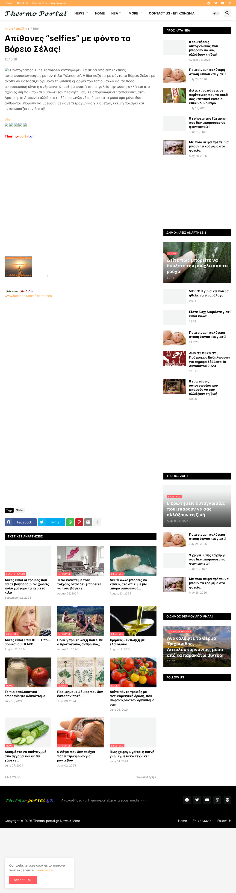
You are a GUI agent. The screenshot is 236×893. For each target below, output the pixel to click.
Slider (34, 29)
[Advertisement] (84, 208)
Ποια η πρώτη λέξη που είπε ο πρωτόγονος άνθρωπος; (80, 642)
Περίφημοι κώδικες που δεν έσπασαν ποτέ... (80, 694)
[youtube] (222, 3)
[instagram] (217, 800)
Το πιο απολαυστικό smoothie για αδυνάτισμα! (26, 694)
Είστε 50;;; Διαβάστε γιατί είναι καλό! (210, 314)
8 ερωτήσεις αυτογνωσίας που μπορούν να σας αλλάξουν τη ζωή (203, 48)
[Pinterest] (79, 522)
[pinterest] (230, 3)
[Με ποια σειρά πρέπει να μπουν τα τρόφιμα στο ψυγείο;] (174, 147)
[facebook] (208, 3)
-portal (19, 136)
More (133, 13)
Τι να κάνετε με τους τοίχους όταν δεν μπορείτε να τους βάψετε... (79, 584)
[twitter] (215, 3)
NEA (114, 13)
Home (8, 3)
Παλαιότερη (145, 777)
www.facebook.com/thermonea (28, 296)
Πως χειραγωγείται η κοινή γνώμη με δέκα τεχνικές (132, 754)
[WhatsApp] (70, 522)
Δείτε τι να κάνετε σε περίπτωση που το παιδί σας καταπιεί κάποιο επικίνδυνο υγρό (208, 96)
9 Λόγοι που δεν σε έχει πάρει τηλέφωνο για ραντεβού (76, 756)
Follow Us (224, 821)
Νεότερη (14, 777)
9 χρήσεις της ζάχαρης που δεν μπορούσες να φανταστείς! (207, 122)
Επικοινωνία (202, 821)
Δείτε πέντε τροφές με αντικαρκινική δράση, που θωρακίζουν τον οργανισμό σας (132, 698)
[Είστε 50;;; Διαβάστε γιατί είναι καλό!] (174, 317)
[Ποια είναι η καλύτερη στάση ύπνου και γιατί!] (174, 75)
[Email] (88, 522)
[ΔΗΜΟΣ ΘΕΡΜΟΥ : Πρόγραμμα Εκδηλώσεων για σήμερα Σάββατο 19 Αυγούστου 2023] (174, 358)
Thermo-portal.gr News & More (56, 821)
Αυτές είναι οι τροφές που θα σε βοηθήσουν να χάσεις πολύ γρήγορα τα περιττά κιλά (27, 586)
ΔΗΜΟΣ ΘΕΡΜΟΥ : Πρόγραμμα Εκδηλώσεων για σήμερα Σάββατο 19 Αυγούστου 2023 (209, 359)
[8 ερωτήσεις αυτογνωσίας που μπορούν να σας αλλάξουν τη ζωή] (174, 47)
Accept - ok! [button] (23, 880)
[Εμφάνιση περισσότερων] (97, 522)
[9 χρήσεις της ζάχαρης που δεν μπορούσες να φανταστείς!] (174, 123)
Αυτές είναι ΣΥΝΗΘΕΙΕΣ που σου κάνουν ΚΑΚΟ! (27, 642)
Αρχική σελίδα (16, 29)
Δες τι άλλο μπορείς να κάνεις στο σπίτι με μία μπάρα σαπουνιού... (128, 584)
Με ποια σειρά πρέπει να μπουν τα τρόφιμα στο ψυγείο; (209, 146)
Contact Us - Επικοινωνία (49, 3)
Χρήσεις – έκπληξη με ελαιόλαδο (127, 642)
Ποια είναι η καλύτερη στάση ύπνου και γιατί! (207, 72)
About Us (22, 3)
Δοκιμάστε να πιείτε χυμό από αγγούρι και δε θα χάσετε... (26, 756)
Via (7, 120)
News (79, 13)
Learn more (44, 870)
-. (20, 291)
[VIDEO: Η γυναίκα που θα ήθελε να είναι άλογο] (174, 296)
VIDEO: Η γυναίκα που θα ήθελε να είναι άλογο (209, 293)
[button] (216, 13)
